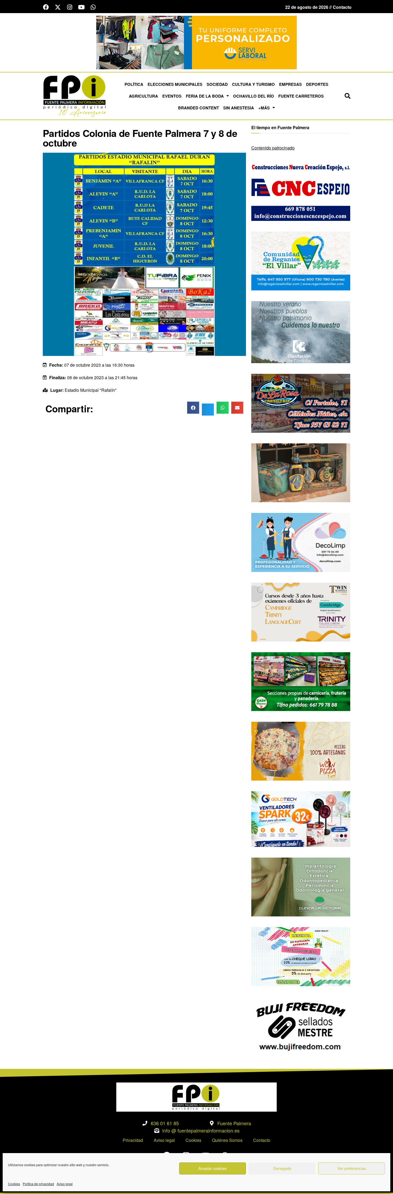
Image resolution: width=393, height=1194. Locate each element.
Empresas (290, 84)
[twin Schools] (300, 611)
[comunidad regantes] (300, 260)
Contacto (261, 1140)
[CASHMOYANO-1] (300, 681)
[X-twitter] (58, 7)
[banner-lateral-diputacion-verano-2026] (300, 331)
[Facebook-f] (46, 7)
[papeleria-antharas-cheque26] (300, 956)
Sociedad (217, 84)
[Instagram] (69, 7)
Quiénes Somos (227, 1140)
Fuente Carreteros (301, 96)
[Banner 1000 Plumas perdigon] (300, 472)
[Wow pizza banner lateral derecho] (300, 750)
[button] (347, 96)
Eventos (172, 96)
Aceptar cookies (212, 1168)
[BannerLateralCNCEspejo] (300, 191)
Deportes (317, 84)
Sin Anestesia (238, 108)
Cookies (14, 1183)
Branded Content (198, 108)
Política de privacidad (38, 1183)
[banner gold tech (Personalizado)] (300, 818)
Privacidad (133, 1140)
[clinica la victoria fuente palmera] (300, 886)
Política (134, 84)
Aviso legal (65, 1183)
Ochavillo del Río (253, 96)
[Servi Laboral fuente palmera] (196, 42)
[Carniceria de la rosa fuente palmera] (300, 403)
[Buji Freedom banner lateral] (300, 1026)
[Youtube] (81, 7)
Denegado (282, 1168)
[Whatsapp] (93, 7)
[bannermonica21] (300, 542)
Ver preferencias (351, 1168)
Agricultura (143, 96)
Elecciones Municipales (175, 84)
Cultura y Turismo (253, 84)
